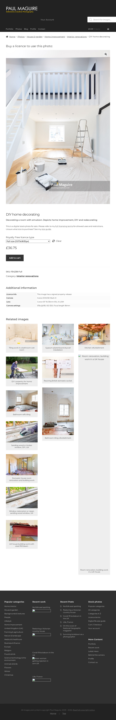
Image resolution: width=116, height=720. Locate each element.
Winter (7, 671)
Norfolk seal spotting (72, 606)
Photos (19, 29)
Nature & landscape (12, 636)
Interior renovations (77, 36)
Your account (94, 628)
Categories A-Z (94, 614)
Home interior (10, 606)
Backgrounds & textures (14, 614)
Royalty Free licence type (20, 237)
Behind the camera (96, 655)
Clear (59, 241)
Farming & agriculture (13, 632)
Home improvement (55, 36)
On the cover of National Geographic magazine (72, 628)
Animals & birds (11, 664)
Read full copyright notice (84, 710)
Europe (7, 647)
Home (12, 36)
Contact (41, 29)
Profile (33, 29)
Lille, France (68, 622)
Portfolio (9, 29)
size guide (46, 229)
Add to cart (15, 257)
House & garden (34, 36)
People (7, 617)
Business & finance (12, 643)
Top (64, 713)
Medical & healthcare (13, 639)
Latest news (93, 651)
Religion (7, 650)
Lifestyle (7, 621)
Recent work (93, 648)
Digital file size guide (96, 621)
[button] (106, 54)
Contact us (93, 662)
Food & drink (9, 654)
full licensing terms (64, 226)
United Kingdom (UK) (13, 628)
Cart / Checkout (95, 625)
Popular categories (96, 606)
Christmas (8, 675)
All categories (94, 610)
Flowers (7, 667)
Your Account (47, 19)
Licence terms (94, 617)
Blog (26, 29)
